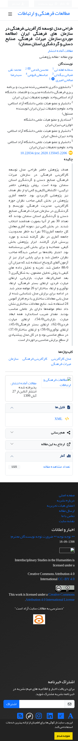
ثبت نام (16, 4)
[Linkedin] (50, 717)
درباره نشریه (66, 500)
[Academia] (71, 717)
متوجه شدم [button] (63, 735)
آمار (62, 455)
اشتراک (11, 704)
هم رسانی (58, 432)
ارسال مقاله (67, 510)
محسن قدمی (39, 69)
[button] (53, 727)
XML (59, 419)
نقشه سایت (67, 521)
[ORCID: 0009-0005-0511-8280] (53, 79)
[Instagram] (39, 717)
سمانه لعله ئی (63, 69)
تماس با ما (68, 516)
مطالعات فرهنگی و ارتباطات (44, 13)
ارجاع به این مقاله (53, 444)
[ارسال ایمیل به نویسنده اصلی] (29, 68)
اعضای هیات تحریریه (61, 505)
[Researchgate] (61, 717)
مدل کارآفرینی (61, 358)
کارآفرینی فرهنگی (35, 358)
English (60, 4)
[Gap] (29, 717)
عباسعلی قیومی (38, 75)
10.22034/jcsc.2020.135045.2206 (43, 153)
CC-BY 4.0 (66, 579)
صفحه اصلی (67, 495)
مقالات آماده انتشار (60, 51)
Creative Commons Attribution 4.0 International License (50, 597)
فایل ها (60, 407)
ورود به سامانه (45, 4)
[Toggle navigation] (10, 14)
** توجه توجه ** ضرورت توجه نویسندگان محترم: (42, 536)
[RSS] (20, 717)
